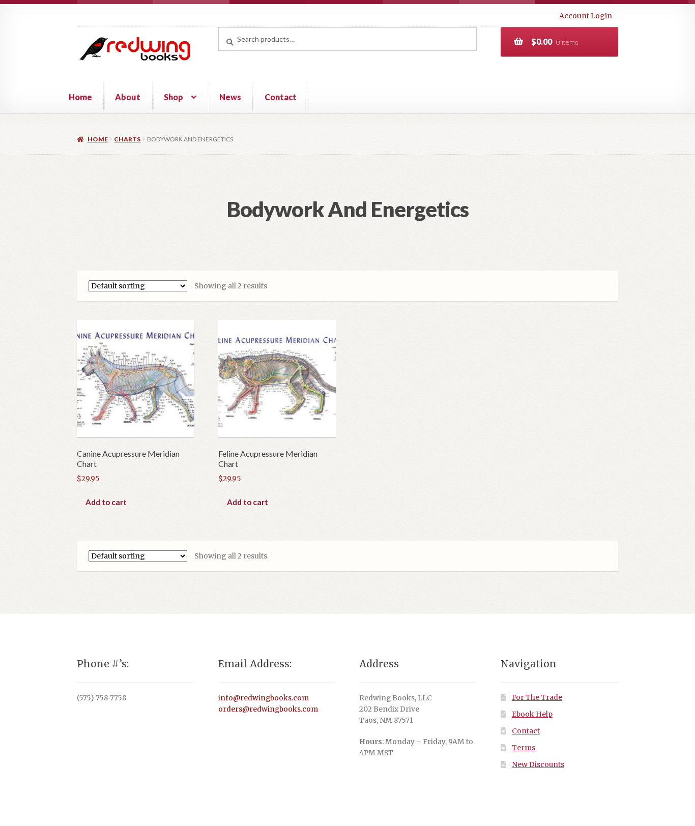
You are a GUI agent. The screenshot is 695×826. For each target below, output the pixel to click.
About (127, 97)
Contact (281, 97)
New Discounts (538, 764)
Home (80, 97)
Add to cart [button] (106, 502)
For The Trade (537, 697)
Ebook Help (532, 714)
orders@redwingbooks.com (268, 709)
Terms (523, 748)
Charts (127, 139)
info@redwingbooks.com (263, 698)
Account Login (585, 15)
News (230, 97)
